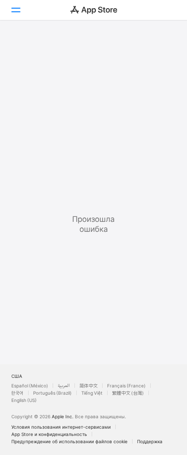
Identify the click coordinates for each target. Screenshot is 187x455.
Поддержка (149, 441)
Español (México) (29, 385)
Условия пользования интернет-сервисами (61, 427)
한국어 (17, 393)
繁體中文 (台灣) (128, 393)
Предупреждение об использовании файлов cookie (69, 441)
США (16, 376)
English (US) (24, 400)
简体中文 (88, 385)
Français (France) (126, 385)
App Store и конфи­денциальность (49, 434)
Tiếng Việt (92, 393)
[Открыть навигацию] (15, 10)
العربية (64, 385)
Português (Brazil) (52, 393)
